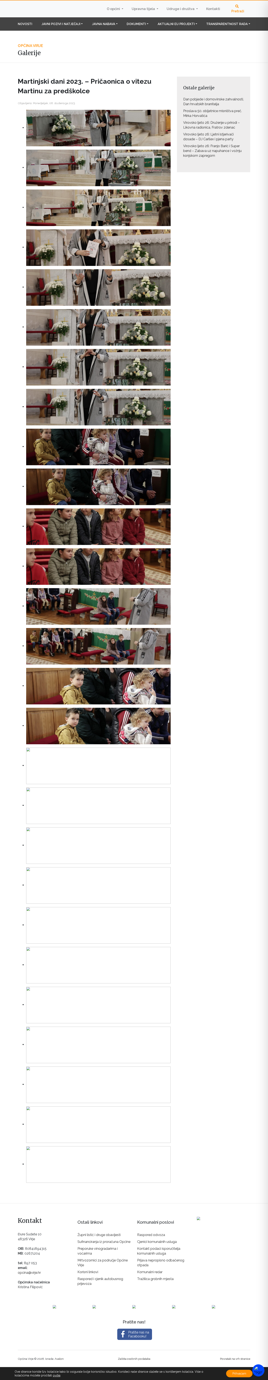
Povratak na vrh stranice (235, 1358)
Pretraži (237, 11)
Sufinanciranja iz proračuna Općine (103, 1242)
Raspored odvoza (151, 1235)
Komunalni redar (149, 1272)
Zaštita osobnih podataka (134, 1358)
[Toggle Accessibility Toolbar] (258, 1370)
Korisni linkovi (87, 1272)
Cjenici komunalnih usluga (157, 1242)
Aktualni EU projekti (176, 24)
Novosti (25, 24)
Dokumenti (136, 24)
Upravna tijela (144, 9)
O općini (114, 9)
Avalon (59, 1358)
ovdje (56, 1375)
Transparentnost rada (227, 24)
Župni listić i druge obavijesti (99, 1235)
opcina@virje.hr (29, 1273)
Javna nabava (103, 24)
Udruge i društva (181, 9)
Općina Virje (44, 8)
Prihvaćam (239, 1373)
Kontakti (213, 9)
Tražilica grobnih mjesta (155, 1279)
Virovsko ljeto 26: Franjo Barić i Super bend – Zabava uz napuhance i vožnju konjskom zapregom (212, 151)
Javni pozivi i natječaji (60, 24)
